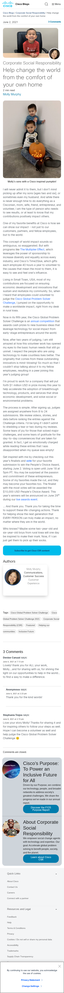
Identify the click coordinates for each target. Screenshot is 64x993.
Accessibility (12, 945)
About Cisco (12, 881)
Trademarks (12, 951)
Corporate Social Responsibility (30, 13)
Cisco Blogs (22, 4)
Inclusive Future (26, 631)
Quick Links (13, 873)
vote (29, 461)
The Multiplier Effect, (32, 249)
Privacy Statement (30, 980)
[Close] (59, 966)
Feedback (12, 917)
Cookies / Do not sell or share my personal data (29, 939)
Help (9, 922)
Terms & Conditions (16, 928)
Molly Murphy (12, 94)
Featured (30, 625)
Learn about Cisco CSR (41, 858)
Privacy (10, 934)
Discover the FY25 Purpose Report (41, 809)
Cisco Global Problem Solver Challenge (29, 612)
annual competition (42, 321)
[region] (32, 977)
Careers (11, 892)
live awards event (26, 499)
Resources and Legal (19, 909)
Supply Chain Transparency (20, 956)
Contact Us (12, 887)
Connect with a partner (18, 898)
